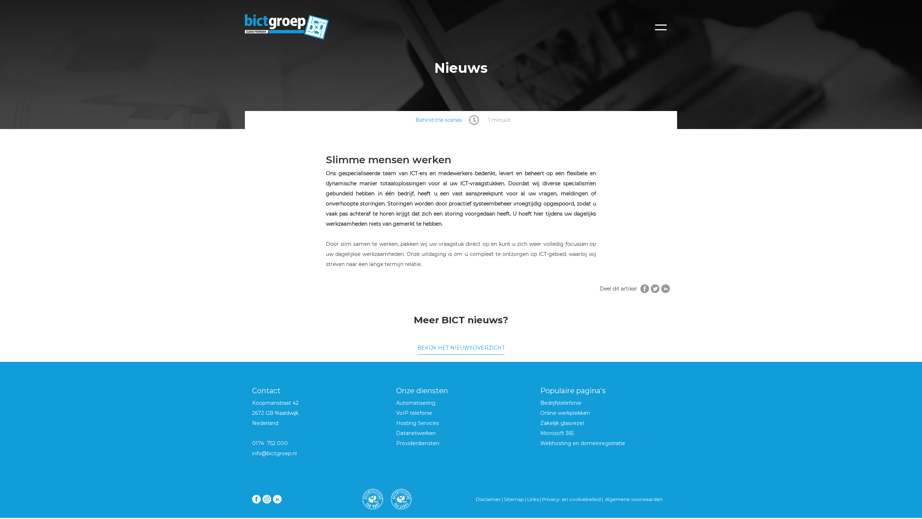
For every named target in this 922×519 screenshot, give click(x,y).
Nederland (265, 423)
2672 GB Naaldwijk (275, 413)
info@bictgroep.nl (274, 453)
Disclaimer (488, 499)
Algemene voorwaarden (634, 499)
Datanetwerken (416, 433)
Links (533, 499)
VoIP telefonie (414, 413)
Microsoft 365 (557, 433)
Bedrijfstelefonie (560, 403)
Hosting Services (417, 423)
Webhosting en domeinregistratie (582, 443)
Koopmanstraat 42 (275, 403)
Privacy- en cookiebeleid (571, 499)
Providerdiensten (417, 443)
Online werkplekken (565, 413)
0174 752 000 (270, 443)
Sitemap (514, 499)
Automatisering (415, 403)
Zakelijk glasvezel (562, 423)
